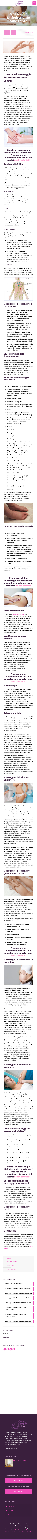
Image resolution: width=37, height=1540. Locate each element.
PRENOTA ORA (11, 1269)
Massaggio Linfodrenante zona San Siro (18, 1288)
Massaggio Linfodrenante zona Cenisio (18, 1321)
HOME (9, 1258)
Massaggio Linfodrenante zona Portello (18, 1298)
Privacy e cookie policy (13, 1532)
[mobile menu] (34, 3)
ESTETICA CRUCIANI (19, 1460)
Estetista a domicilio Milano (14, 1283)
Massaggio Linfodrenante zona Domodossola (15, 1308)
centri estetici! (22, 160)
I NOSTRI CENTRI (12, 1262)
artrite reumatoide (18, 614)
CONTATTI (11, 1510)
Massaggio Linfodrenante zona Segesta (18, 1293)
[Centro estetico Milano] (18, 3)
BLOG (10, 1514)
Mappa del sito (27, 1532)
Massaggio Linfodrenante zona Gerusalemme (15, 1315)
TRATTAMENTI (11, 1266)
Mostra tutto (29, 32)
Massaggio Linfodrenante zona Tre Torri (18, 1303)
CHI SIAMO (11, 1507)
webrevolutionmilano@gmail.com (14, 1340)
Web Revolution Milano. (22, 1530)
